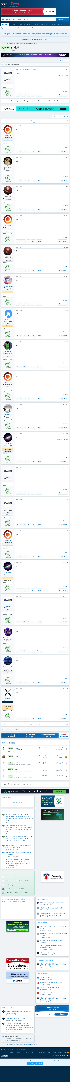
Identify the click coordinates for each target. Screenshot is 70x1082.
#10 (67, 373)
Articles (21, 802)
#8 (67, 310)
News (21, 24)
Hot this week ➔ (42, 923)
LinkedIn (22, 801)
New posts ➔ (6, 811)
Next (66, 121)
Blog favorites (7, 1007)
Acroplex (13, 1031)
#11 (67, 404)
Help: (37, 39)
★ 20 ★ (8, 325)
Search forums (36, 28)
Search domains (62, 19)
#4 (67, 186)
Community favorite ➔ (45, 960)
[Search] (67, 24)
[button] (17, 24)
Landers (42, 24)
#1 (67, 69)
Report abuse (27, 1052)
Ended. (16, 748)
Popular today (5, 28)
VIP (8, 83)
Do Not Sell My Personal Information (42, 1052)
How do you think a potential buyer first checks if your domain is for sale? (16, 900)
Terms (55, 1052)
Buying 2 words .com (46, 977)
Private (47, 39)
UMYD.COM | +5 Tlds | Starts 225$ (16, 893)
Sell (35, 24)
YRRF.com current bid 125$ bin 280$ (17, 881)
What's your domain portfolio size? (51, 908)
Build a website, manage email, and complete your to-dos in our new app (35, 34)
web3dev (10, 758)
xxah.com (8, 877)
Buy (28, 24)
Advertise (19, 1052)
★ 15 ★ (8, 85)
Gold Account (8, 292)
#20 (67, 688)
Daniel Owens (11, 750)
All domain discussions (24, 28)
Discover (13, 24)
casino (33, 750)
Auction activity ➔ (8, 873)
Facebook (14, 801)
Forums (4, 24)
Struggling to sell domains (48, 993)
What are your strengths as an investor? (52, 903)
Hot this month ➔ (43, 974)
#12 (67, 434)
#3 (67, 157)
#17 (67, 596)
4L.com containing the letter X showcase (52, 940)
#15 (67, 531)
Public (41, 39)
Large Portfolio (7, 451)
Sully (47, 968)
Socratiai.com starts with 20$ (14, 889)
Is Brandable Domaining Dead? (49, 953)
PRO (8, 702)
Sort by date (56, 116)
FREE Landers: (25, 39)
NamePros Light (11, 1049)
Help (65, 1052)
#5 (67, 215)
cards (9, 751)
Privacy (60, 1052)
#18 (67, 628)
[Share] (64, 70)
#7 (67, 276)
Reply (66, 91)
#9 (67, 342)
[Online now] (8, 165)
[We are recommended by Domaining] (4, 1056)
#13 (67, 467)
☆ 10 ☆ (8, 141)
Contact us (13, 1052)
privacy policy (51, 1060)
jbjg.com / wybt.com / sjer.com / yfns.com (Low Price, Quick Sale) (18, 846)
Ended (16, 763)
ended (16, 756)
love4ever (15, 856)
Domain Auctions (27, 750)
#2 (67, 126)
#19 (67, 657)
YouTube (15, 802)
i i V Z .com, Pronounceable (14, 885)
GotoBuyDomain (15, 822)
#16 (67, 562)
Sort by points (64, 116)
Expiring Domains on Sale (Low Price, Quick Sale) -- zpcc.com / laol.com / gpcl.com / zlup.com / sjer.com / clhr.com (19, 838)
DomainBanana (18, 1020)
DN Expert (12, 867)
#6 (67, 247)
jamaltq (4, 51)
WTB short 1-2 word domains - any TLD (52, 982)
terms (56, 1060)
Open (32, 39)
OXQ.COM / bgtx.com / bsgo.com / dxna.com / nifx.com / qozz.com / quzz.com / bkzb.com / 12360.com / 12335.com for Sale (19, 828)
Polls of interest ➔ (43, 899)
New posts (13, 28)
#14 (67, 499)
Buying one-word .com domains (50, 988)
